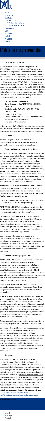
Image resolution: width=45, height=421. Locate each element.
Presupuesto (9, 28)
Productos (13, 20)
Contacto (8, 33)
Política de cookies (12, 403)
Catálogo (8, 17)
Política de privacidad (13, 409)
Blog (6, 30)
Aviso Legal (9, 406)
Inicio (7, 12)
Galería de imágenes (17, 25)
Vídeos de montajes (16, 23)
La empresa (9, 15)
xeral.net (20, 399)
